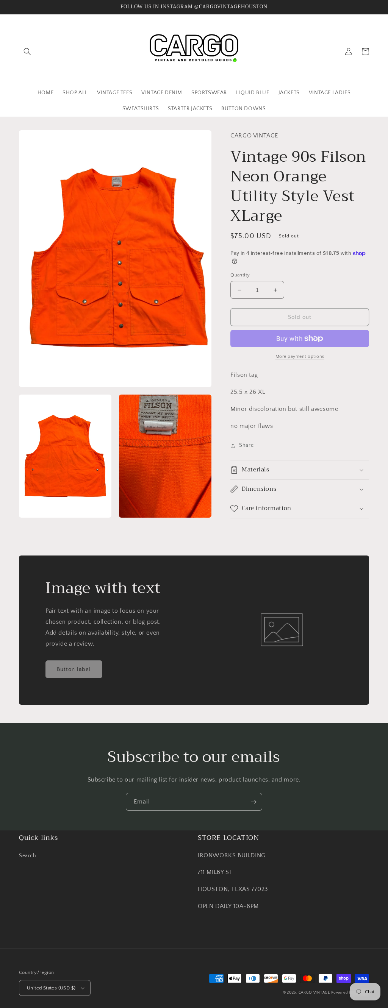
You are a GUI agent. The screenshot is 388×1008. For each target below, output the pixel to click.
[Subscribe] (253, 802)
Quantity (240, 275)
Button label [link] (74, 669)
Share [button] (246, 445)
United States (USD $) (51, 988)
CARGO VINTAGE (314, 993)
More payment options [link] (299, 356)
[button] (27, 51)
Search (27, 856)
